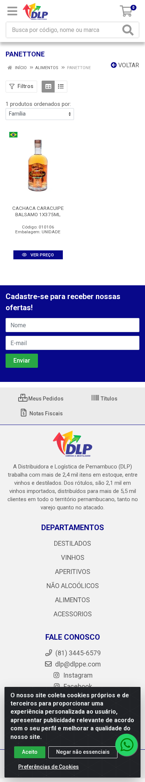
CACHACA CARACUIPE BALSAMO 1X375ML (38, 211)
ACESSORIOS (73, 614)
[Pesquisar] (129, 30)
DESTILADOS (72, 543)
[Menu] (12, 11)
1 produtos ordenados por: (38, 104)
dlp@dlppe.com (78, 664)
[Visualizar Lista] (60, 87)
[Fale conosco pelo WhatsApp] (126, 745)
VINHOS (72, 557)
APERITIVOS (72, 571)
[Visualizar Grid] (48, 87)
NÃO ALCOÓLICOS (72, 586)
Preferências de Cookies (48, 767)
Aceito (30, 752)
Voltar (128, 65)
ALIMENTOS (72, 600)
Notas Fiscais (45, 413)
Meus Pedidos (45, 399)
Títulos (108, 399)
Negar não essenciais (83, 752)
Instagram (77, 675)
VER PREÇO (41, 254)
